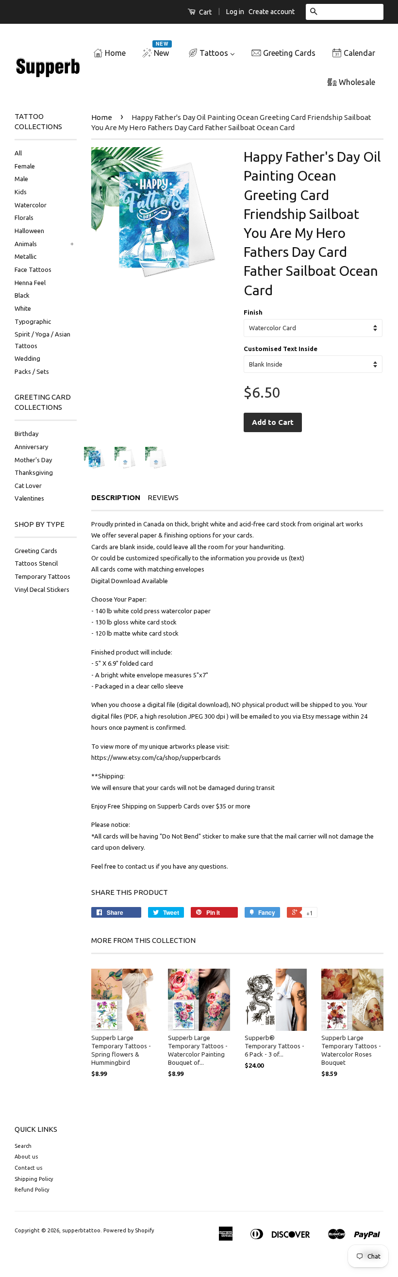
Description (115, 497)
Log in (235, 12)
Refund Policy (32, 1190)
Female (25, 166)
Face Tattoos (33, 269)
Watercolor (31, 205)
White (23, 308)
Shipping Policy (34, 1179)
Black (22, 295)
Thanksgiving (34, 472)
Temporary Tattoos (42, 576)
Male (21, 178)
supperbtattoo (81, 1230)
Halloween (29, 230)
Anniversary (31, 446)
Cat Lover (28, 485)
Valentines (29, 498)
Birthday (26, 433)
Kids (21, 191)
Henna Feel (30, 282)
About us (26, 1156)
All (18, 153)
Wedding (27, 358)
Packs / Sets (32, 371)
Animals (26, 243)
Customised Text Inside (280, 348)
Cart (205, 12)
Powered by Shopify (128, 1230)
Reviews (163, 497)
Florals (24, 217)
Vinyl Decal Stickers (42, 589)
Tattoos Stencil (36, 563)
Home (101, 117)
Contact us (28, 1168)
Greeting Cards (36, 550)
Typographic (33, 321)
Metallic (25, 256)
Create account (272, 12)
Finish (253, 312)
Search (23, 1146)
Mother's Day (33, 459)
